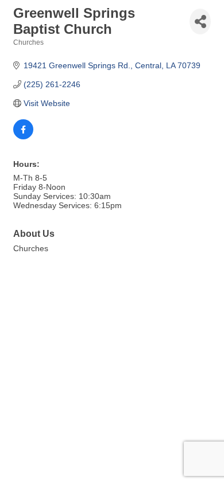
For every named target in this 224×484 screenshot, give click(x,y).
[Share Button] (200, 21)
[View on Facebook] (23, 136)
